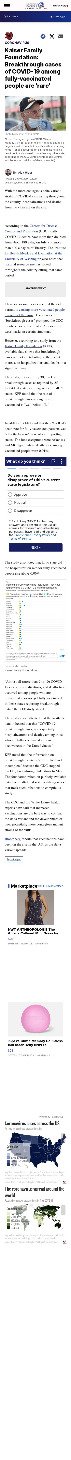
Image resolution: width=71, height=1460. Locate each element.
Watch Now (59, 6)
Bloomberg (13, 838)
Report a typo (14, 859)
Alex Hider (25, 172)
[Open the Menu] (6, 5)
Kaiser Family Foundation (23, 346)
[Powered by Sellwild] (57, 1116)
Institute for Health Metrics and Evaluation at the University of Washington (35, 253)
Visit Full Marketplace (50, 886)
